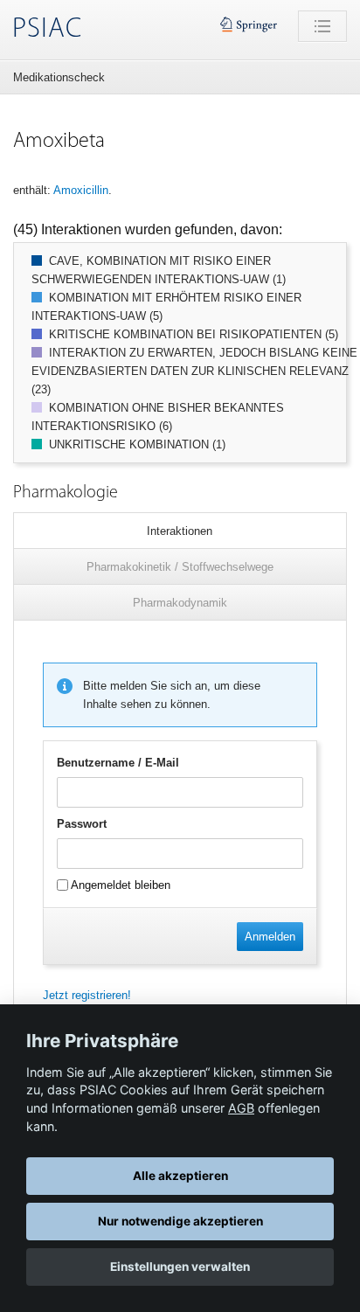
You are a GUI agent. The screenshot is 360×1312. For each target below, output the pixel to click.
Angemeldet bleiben (119, 885)
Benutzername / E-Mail (118, 762)
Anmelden (270, 936)
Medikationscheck (59, 77)
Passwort (82, 823)
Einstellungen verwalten (180, 1267)
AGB (241, 1107)
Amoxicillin (80, 190)
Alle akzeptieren (180, 1176)
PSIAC (47, 30)
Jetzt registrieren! (87, 995)
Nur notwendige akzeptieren (180, 1221)
